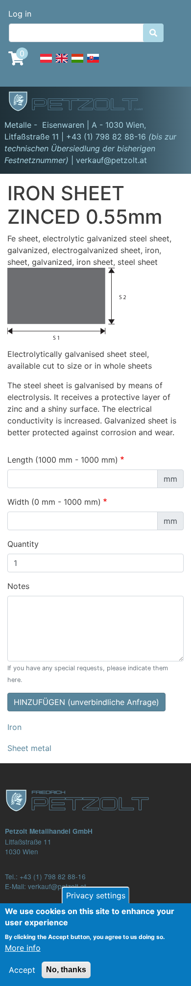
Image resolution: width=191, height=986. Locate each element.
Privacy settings (95, 895)
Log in (19, 14)
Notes (18, 586)
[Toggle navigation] (169, 103)
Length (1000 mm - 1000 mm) (62, 460)
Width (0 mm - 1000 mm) (54, 502)
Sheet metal (29, 748)
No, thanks (66, 969)
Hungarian (77, 63)
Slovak (93, 63)
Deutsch (46, 63)
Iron (14, 727)
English (62, 63)
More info (23, 948)
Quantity (23, 544)
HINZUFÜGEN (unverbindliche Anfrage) (86, 702)
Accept (22, 970)
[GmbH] (81, 102)
